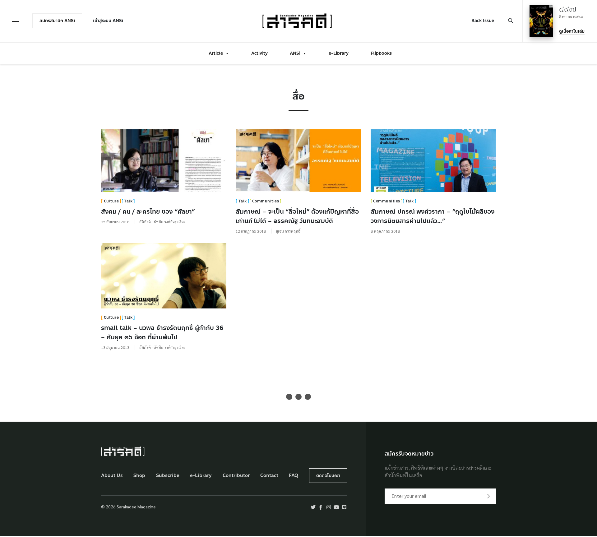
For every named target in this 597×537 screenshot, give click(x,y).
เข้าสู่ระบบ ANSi (108, 20)
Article (216, 53)
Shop (139, 475)
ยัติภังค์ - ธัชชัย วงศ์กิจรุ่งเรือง (162, 221)
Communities (265, 201)
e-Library (339, 53)
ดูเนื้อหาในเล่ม (572, 31)
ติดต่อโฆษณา (328, 475)
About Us (112, 475)
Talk (128, 201)
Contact (269, 475)
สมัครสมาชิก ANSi (57, 20)
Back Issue (482, 20)
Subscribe (167, 475)
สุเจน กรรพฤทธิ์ (288, 231)
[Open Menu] (15, 20)
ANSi (295, 53)
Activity (259, 53)
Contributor (236, 475)
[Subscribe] (487, 496)
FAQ (293, 475)
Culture (111, 201)
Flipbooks (381, 53)
